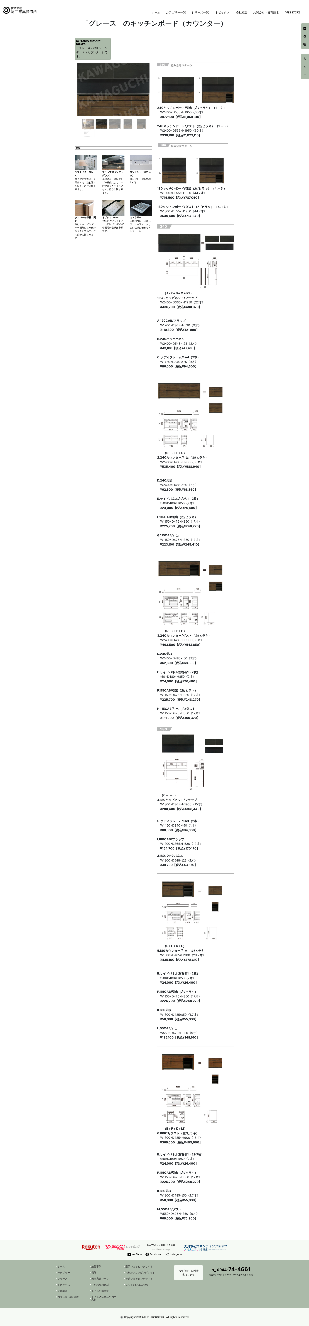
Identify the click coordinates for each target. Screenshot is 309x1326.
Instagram (175, 1254)
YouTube (136, 1254)
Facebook (155, 1254)
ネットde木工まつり (136, 1284)
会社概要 (241, 12)
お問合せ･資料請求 (68, 1297)
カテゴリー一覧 (176, 12)
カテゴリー (63, 1272)
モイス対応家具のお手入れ (103, 1298)
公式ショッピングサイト (139, 1278)
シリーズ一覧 (200, 12)
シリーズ (62, 1278)
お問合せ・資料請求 (266, 12)
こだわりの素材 (100, 1284)
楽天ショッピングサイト (139, 1266)
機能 (93, 1272)
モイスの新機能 (100, 1291)
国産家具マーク (100, 1278)
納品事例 (96, 1266)
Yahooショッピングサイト (140, 1272)
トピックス (63, 1284)
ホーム (156, 12)
